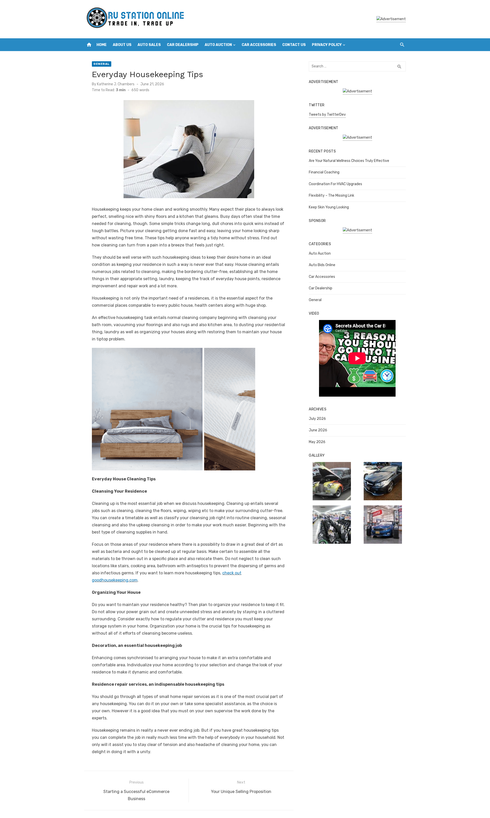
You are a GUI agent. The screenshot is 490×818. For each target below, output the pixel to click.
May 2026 (317, 442)
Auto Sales (149, 45)
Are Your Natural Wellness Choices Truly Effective (349, 161)
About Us (122, 45)
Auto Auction (218, 45)
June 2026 (318, 430)
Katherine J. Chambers (115, 84)
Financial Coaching (324, 172)
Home (101, 45)
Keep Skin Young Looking (329, 207)
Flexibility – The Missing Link (331, 195)
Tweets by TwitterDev (327, 114)
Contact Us (294, 45)
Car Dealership (183, 45)
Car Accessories (259, 45)
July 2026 (317, 419)
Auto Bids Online (322, 265)
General (101, 64)
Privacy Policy (327, 45)
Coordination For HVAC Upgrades (335, 184)
